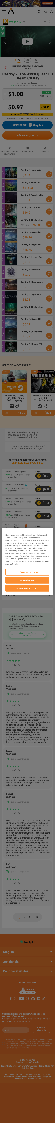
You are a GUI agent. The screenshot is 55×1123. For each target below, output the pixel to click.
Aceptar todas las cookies (27, 588)
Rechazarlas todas (27, 580)
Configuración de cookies (27, 572)
